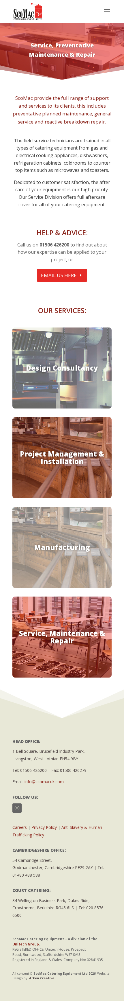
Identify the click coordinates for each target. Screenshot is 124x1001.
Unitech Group (25, 944)
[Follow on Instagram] (17, 808)
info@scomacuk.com (44, 781)
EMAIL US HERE (59, 275)
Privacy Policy (44, 827)
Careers (19, 827)
